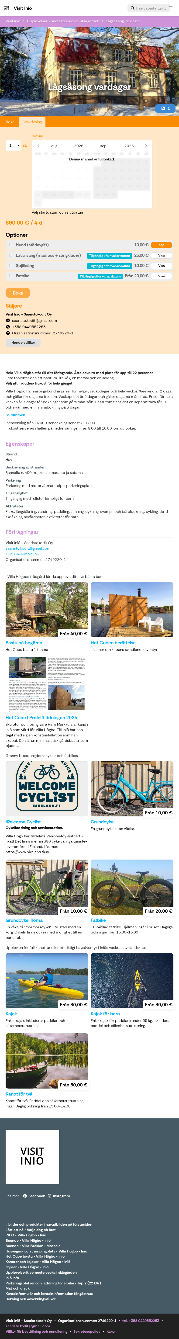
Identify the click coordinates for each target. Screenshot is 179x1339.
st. (25, 145)
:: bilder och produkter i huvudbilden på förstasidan (49, 1224)
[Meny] (171, 8)
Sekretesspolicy (86, 1331)
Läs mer (12, 1195)
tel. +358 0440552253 (140, 1320)
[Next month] (146, 146)
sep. (103, 145)
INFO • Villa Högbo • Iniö (26, 1235)
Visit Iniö (13, 21)
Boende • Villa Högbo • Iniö (28, 1240)
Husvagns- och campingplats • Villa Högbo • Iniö (46, 1251)
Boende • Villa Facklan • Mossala (33, 1246)
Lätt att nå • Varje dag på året (31, 1230)
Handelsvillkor (23, 342)
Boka (10, 121)
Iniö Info (12, 1278)
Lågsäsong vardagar (123, 21)
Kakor (111, 1331)
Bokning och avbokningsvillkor (30, 1299)
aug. (54, 145)
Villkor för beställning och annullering (36, 1331)
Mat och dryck (18, 1288)
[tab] (89, 245)
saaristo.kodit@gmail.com (28, 548)
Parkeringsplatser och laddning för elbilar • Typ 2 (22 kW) (53, 1283)
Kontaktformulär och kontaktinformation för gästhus (49, 1294)
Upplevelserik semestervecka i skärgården (63, 21)
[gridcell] (38, 162)
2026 (78, 145)
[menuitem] (148, 8)
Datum (37, 136)
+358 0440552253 (22, 554)
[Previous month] (38, 146)
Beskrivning (32, 121)
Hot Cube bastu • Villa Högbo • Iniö (35, 1256)
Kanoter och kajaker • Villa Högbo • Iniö (38, 1262)
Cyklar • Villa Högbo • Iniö (27, 1267)
